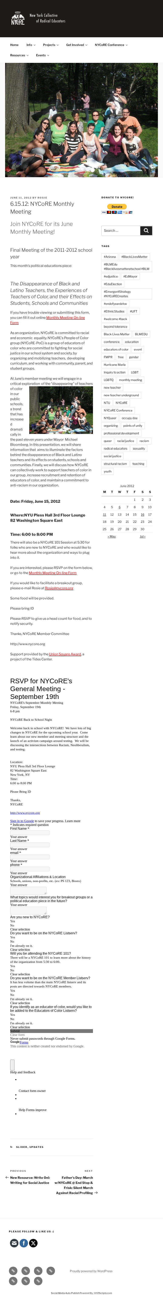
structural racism (115, 463)
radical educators (115, 448)
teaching (138, 463)
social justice (112, 456)
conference (111, 342)
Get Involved (75, 45)
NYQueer (110, 418)
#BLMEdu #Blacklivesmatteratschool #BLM (126, 266)
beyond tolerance (115, 326)
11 (104, 514)
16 (142, 514)
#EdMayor (130, 276)
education (132, 342)
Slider (22, 1147)
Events (41, 55)
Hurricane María (115, 364)
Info (29, 45)
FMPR (108, 357)
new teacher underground (121, 395)
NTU (107, 403)
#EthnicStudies (114, 311)
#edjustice (111, 276)
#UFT (133, 311)
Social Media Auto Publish (65, 1293)
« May (112, 536)
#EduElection (113, 284)
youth (107, 471)
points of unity (132, 425)
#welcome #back (115, 319)
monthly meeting (130, 380)
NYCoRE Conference (109, 45)
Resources (17, 55)
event (138, 349)
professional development (121, 433)
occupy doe (130, 418)
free (121, 357)
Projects (49, 45)
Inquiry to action (114, 372)
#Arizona (110, 256)
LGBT (135, 372)
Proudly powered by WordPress (91, 1271)
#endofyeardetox (115, 303)
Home (14, 45)
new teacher (112, 387)
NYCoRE (122, 403)
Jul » (142, 536)
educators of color (116, 349)
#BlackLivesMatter (134, 256)
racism (144, 441)
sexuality (139, 448)
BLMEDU (141, 334)
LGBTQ (109, 380)
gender (134, 357)
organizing (111, 425)
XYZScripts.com (103, 1293)
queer (108, 441)
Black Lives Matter (116, 334)
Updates (37, 1147)
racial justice (125, 441)
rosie (42, 197)
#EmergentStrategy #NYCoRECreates (117, 294)
